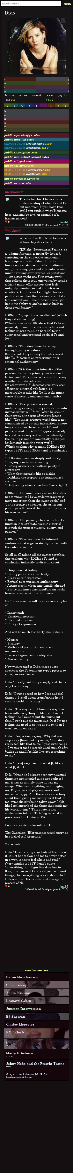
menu (67, 3)
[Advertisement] (36, 931)
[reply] (64, 221)
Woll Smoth (13, 231)
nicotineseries (15, 192)
